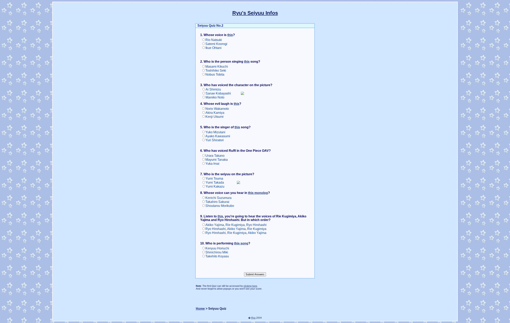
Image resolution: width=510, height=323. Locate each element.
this (230, 35)
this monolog (258, 193)
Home (200, 308)
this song (241, 243)
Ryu (253, 317)
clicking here (250, 286)
